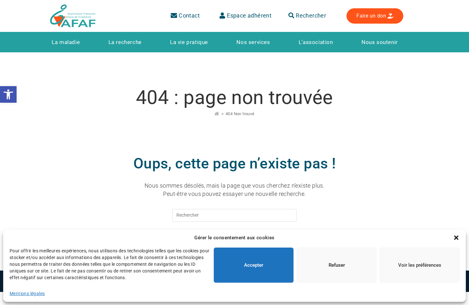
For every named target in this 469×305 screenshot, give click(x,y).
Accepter (253, 265)
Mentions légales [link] (27, 293)
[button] (456, 237)
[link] (8, 94)
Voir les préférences (419, 265)
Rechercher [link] (310, 15)
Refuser (337, 265)
